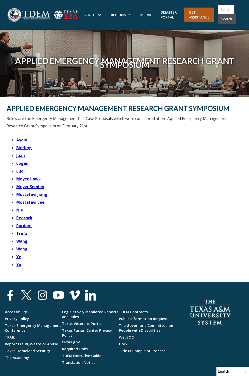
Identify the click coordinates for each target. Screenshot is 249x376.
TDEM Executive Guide (81, 355)
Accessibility (16, 311)
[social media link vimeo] (74, 295)
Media (145, 14)
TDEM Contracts (133, 311)
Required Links (75, 348)
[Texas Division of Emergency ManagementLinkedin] (90, 295)
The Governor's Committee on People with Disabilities (146, 328)
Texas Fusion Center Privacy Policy (87, 333)
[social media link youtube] (58, 295)
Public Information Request (143, 318)
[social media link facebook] (10, 295)
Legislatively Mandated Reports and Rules (90, 314)
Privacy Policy (17, 318)
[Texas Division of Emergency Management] (28, 15)
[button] (93, 15)
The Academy (17, 357)
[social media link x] (26, 295)
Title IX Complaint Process (142, 350)
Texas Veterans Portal (82, 323)
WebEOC (126, 337)
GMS (123, 343)
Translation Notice (79, 362)
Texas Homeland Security (27, 350)
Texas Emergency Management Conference (33, 328)
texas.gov (71, 341)
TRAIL (10, 337)
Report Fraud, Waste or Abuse (31, 343)
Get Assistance (199, 14)
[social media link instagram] (42, 295)
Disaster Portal (169, 14)
